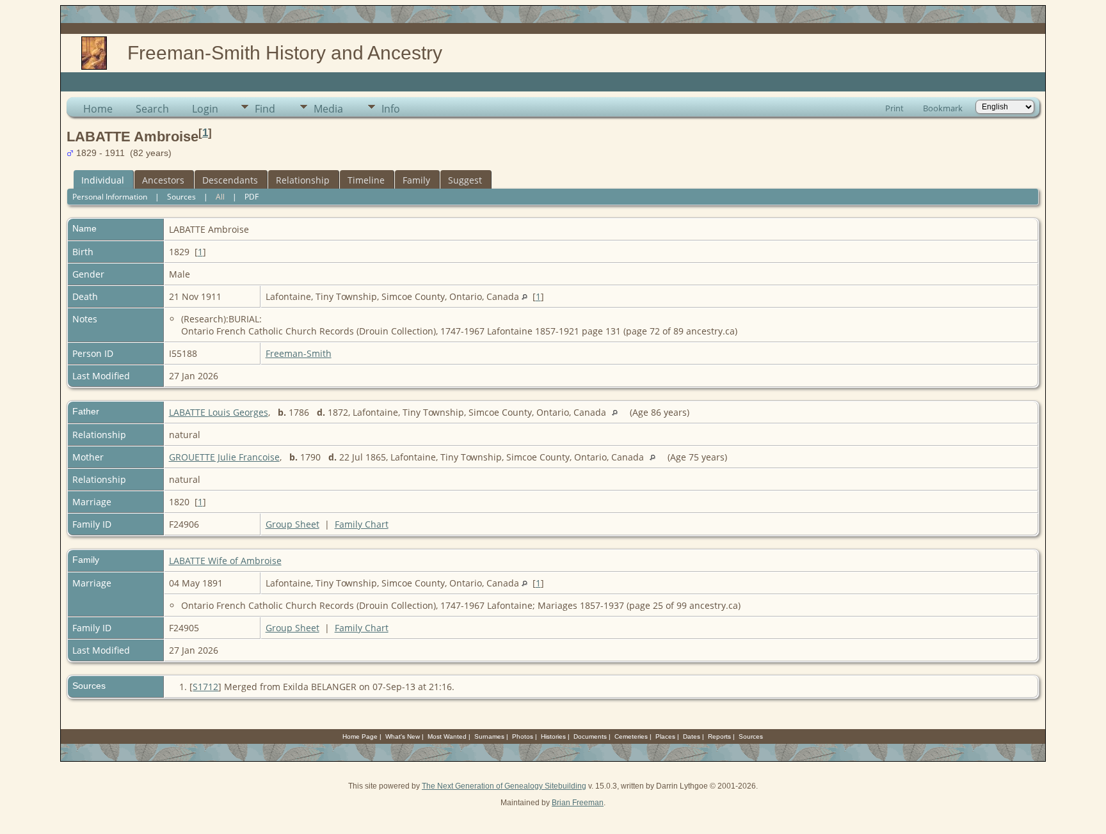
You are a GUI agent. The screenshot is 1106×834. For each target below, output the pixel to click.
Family (416, 180)
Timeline (366, 180)
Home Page (360, 736)
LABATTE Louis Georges (218, 412)
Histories (553, 736)
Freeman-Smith (299, 353)
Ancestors (163, 180)
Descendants (230, 180)
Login (205, 109)
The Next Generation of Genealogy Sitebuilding (504, 786)
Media (328, 109)
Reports (719, 736)
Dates (691, 736)
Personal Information (109, 196)
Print (894, 108)
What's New (402, 736)
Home (98, 109)
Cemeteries (631, 736)
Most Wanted (447, 736)
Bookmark (943, 108)
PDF (251, 196)
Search (152, 109)
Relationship (303, 180)
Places (665, 736)
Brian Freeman (578, 802)
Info (390, 109)
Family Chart (362, 524)
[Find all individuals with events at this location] (524, 296)
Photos (522, 736)
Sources (181, 196)
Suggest (465, 180)
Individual (102, 180)
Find (265, 109)
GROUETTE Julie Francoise (224, 457)
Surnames (489, 736)
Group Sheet (292, 524)
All (220, 196)
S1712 (205, 687)
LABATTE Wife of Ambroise (225, 561)
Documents (590, 736)
